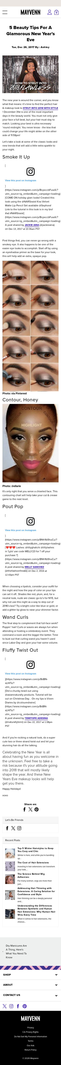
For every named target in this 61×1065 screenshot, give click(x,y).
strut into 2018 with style (40, 108)
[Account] (49, 12)
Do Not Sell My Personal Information (30, 1036)
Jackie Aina (32, 225)
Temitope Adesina (36, 718)
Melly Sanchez (34, 567)
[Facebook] (7, 828)
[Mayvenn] (30, 12)
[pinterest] (25, 1006)
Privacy (30, 1027)
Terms (30, 1040)
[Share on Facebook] (24, 809)
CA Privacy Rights (30, 1032)
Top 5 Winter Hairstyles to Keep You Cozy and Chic (35, 850)
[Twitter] (13, 828)
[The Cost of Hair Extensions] (10, 866)
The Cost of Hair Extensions (33, 862)
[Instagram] (19, 828)
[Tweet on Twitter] (30, 809)
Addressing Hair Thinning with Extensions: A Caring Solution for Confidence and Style (36, 891)
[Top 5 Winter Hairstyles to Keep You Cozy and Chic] (10, 853)
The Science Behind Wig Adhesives (31, 875)
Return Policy (30, 1049)
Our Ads (30, 1045)
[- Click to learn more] (30, 0)
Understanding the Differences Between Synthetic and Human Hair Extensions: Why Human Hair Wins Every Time (36, 910)
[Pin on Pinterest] (36, 809)
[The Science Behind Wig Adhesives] (10, 879)
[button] (4, 12)
